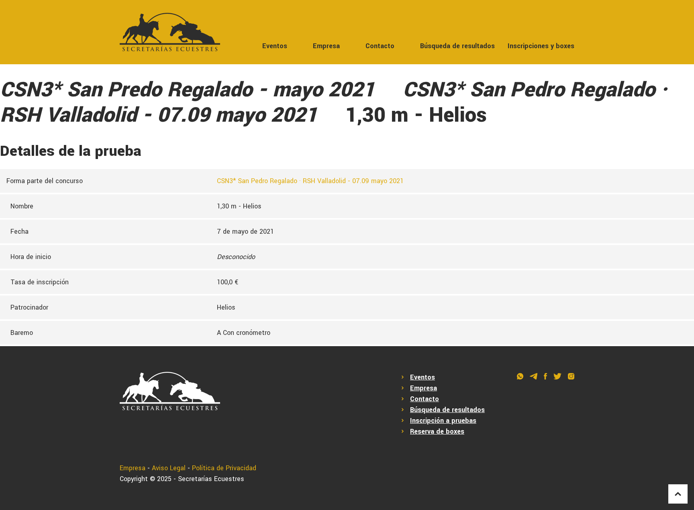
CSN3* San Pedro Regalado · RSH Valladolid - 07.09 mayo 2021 (310, 181)
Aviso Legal (169, 468)
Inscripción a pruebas (443, 420)
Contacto (379, 46)
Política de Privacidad (224, 468)
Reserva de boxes (437, 431)
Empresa (326, 46)
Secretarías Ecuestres (211, 478)
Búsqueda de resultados (457, 46)
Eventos (274, 46)
